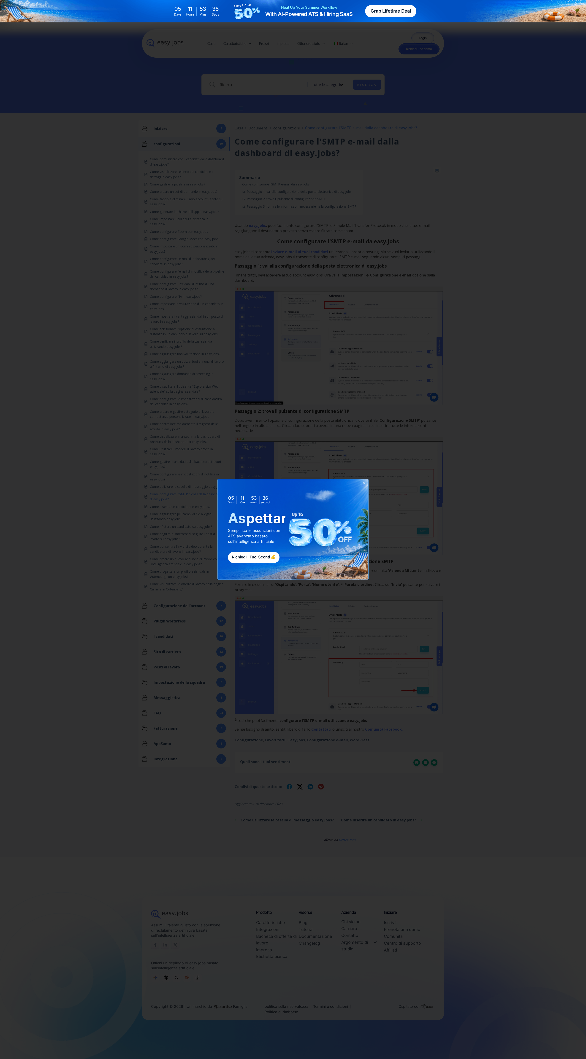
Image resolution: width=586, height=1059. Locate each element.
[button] (364, 483)
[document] (293, 529)
